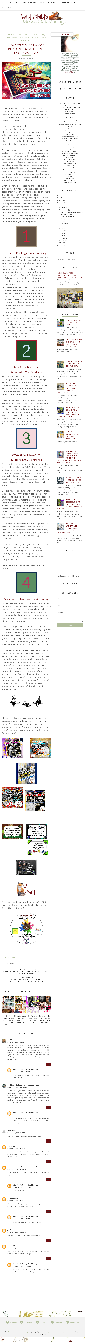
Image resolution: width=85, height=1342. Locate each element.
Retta (9, 1040)
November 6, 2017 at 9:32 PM (16, 1248)
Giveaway (70, 128)
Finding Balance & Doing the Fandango (73, 322)
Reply (48, 1064)
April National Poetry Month (70, 103)
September (65, 223)
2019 (61, 200)
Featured (70, 126)
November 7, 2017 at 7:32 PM (22, 1072)
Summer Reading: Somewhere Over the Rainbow (74, 364)
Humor (70, 132)
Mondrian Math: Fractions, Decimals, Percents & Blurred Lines (69, 275)
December (64, 207)
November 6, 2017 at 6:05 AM (16, 1149)
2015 (61, 245)
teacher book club (70, 164)
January (63, 240)
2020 (61, 198)
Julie (9, 1230)
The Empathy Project (70, 170)
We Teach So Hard (70, 180)
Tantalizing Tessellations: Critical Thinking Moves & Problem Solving (70, 504)
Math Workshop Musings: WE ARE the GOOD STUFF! (73, 480)
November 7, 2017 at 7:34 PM (22, 1115)
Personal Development (70, 147)
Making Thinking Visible (70, 136)
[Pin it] (71, 34)
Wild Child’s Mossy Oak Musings (25, 1069)
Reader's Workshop (70, 155)
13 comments (9, 963)
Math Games (70, 145)
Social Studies (70, 157)
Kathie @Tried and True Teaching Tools (23, 1085)
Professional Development (21, 38)
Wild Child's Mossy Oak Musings (17, 1332)
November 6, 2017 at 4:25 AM (16, 1133)
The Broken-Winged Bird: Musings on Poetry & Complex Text (67, 528)
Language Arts (36, 35)
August (63, 226)
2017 (61, 205)
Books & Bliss (70, 114)
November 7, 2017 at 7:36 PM (22, 1266)
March (63, 236)
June (62, 228)
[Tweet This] (63, 34)
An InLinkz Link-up (8, 957)
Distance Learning (70, 122)
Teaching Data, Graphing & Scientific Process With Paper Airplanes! (68, 412)
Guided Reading (70, 130)
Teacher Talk (70, 168)
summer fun (70, 161)
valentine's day (70, 174)
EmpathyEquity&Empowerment (70, 124)
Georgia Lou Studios (66, 1332)
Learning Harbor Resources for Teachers (23, 1167)
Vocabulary (70, 178)
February (64, 238)
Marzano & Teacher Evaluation (70, 141)
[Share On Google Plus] (68, 34)
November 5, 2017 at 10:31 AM (17, 1042)
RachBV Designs (44, 1332)
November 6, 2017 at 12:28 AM (17, 1087)
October (64, 221)
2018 (61, 202)
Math (70, 143)
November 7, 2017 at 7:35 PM (22, 1187)
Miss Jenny (11, 1130)
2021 (61, 195)
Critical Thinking (17, 35)
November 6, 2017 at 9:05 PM (16, 1232)
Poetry (70, 149)
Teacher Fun (70, 166)
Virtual (70, 176)
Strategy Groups (70, 159)
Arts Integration (69, 105)
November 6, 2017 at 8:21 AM (16, 1169)
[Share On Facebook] (65, 34)
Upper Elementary (70, 172)
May (62, 231)
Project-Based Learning (70, 153)
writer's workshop (70, 182)
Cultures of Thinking (70, 120)
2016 (61, 243)
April (62, 233)
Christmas (70, 116)
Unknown (11, 1146)
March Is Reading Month (70, 139)
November (64, 210)
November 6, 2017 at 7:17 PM (16, 1201)
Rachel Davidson (14, 1198)
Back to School (70, 112)
